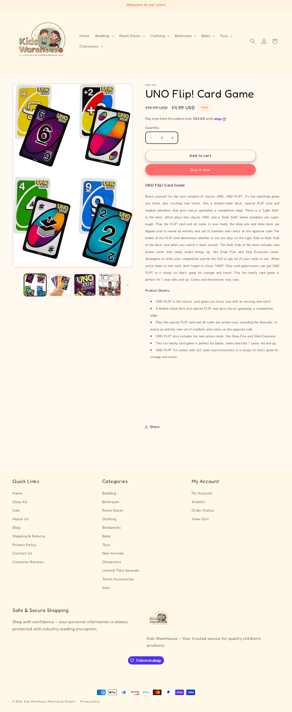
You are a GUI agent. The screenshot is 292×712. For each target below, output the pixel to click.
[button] (104, 36)
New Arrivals (113, 553)
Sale (16, 510)
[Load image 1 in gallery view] (35, 285)
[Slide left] (18, 285)
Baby (106, 536)
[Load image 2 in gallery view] (60, 285)
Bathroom (110, 502)
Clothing (109, 519)
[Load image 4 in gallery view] (110, 285)
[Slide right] (128, 285)
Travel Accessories (118, 579)
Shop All (20, 502)
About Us (21, 519)
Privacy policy (90, 701)
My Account (202, 493)
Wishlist (198, 502)
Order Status (203, 510)
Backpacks (111, 527)
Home (18, 493)
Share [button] (155, 427)
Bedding (109, 493)
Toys (106, 545)
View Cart (200, 519)
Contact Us (22, 553)
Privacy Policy (24, 545)
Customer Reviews (28, 562)
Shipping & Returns (29, 536)
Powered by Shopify (62, 701)
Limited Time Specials (121, 570)
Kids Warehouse (35, 701)
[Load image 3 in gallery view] (85, 285)
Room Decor (113, 510)
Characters (111, 562)
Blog (17, 527)
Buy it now (200, 170)
